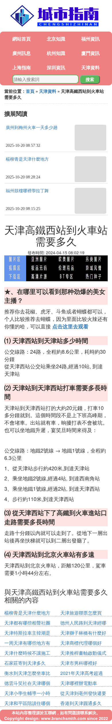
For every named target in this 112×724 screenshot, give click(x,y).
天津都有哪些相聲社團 (27, 622)
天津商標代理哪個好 (81, 643)
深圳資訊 (56, 67)
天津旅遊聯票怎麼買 (81, 612)
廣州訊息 (21, 53)
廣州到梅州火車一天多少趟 (31, 127)
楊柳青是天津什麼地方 (27, 159)
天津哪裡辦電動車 (78, 683)
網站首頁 (21, 38)
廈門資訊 (90, 53)
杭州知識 (56, 53)
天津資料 (90, 67)
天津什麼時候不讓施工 (27, 653)
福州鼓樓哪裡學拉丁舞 (27, 190)
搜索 (90, 79)
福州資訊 (90, 38)
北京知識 (56, 38)
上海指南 (21, 67)
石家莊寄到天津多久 (25, 663)
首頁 (30, 91)
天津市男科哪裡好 (78, 663)
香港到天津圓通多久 (81, 703)
